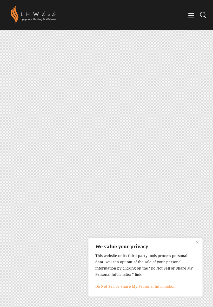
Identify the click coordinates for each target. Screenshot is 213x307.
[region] (145, 267)
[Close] (197, 242)
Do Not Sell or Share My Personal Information (135, 286)
